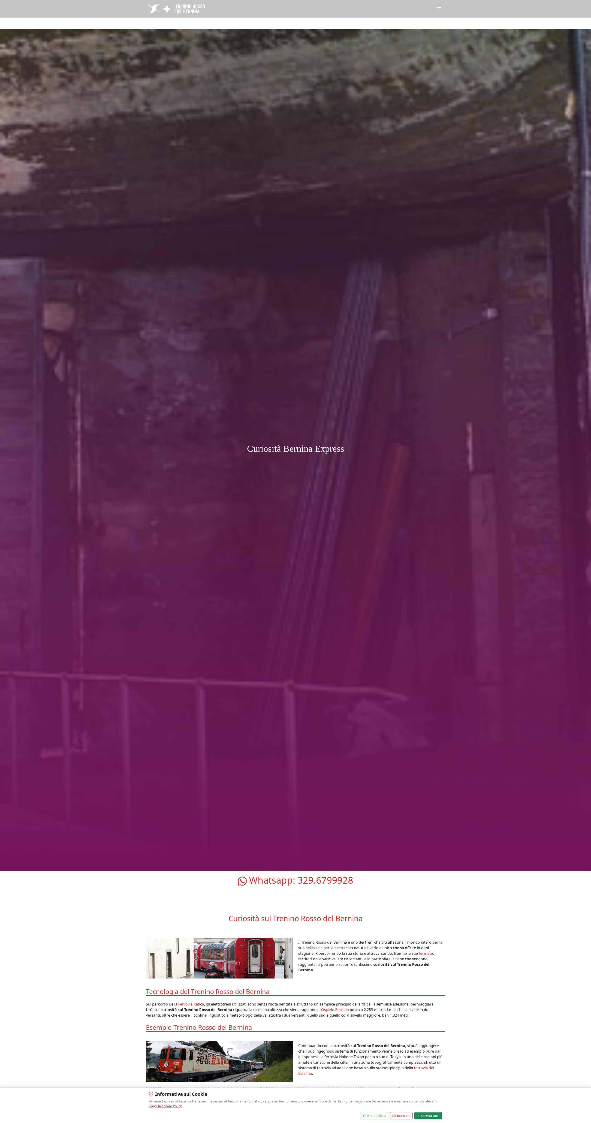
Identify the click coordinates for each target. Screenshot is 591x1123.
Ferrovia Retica (191, 1004)
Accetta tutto (430, 1116)
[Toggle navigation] (439, 9)
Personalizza (376, 1116)
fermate (426, 953)
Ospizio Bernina (335, 1009)
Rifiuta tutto (401, 1116)
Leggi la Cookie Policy (165, 1106)
